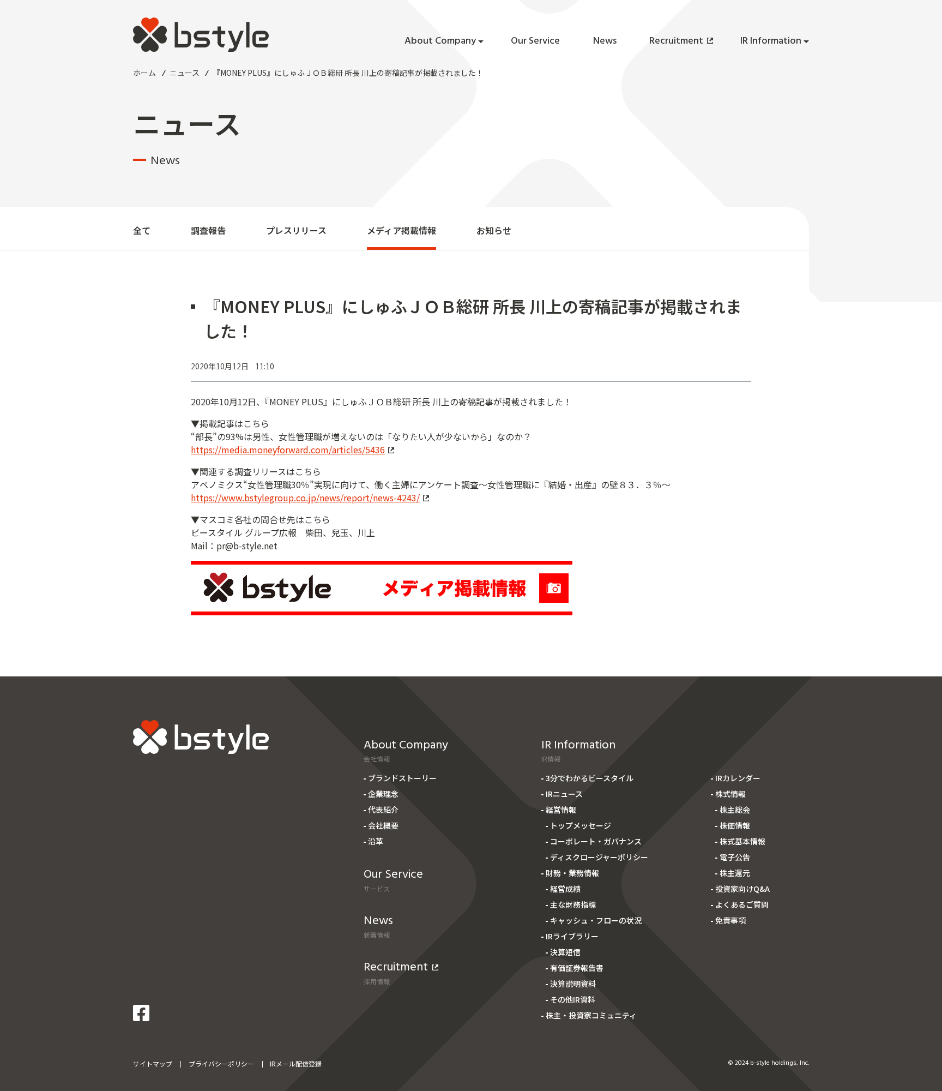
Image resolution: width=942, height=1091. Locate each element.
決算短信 (565, 951)
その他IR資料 (572, 999)
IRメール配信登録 (296, 1063)
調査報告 (208, 230)
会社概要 (383, 825)
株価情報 (735, 825)
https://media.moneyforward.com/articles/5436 (288, 449)
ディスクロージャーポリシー (599, 857)
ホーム (144, 72)
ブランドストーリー (402, 777)
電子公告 (735, 857)
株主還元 (735, 872)
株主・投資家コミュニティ (591, 1015)
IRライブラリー (572, 936)
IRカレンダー (737, 777)
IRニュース (564, 793)
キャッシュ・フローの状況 (596, 920)
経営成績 (565, 888)
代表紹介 (383, 809)
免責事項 (730, 920)
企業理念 (383, 793)
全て (141, 230)
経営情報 (561, 809)
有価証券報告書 (576, 967)
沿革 (375, 841)
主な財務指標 (573, 904)
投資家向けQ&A (742, 888)
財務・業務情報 (572, 872)
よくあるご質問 (742, 904)
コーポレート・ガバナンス (596, 841)
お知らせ (493, 230)
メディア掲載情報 (401, 230)
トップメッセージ (580, 825)
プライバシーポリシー (221, 1063)
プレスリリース (296, 230)
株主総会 (735, 809)
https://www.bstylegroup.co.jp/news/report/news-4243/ (305, 497)
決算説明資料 (573, 983)
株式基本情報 (742, 841)
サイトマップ (152, 1063)
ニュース (185, 72)
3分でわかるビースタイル (589, 777)
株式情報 (730, 793)
